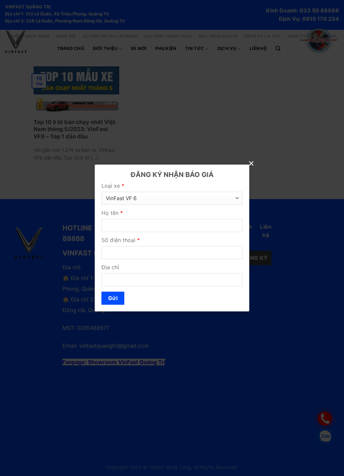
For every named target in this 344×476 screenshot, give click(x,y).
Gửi (113, 298)
